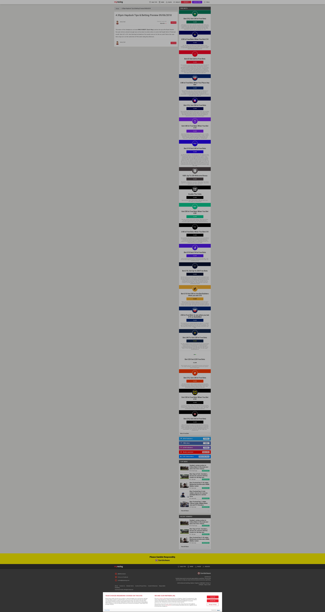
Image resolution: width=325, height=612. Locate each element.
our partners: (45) (161, 598)
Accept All (212, 597)
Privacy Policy (107, 610)
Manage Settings (213, 604)
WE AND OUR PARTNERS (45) (165, 596)
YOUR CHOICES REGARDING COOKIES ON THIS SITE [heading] (123, 596)
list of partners (168, 605)
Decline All (212, 600)
